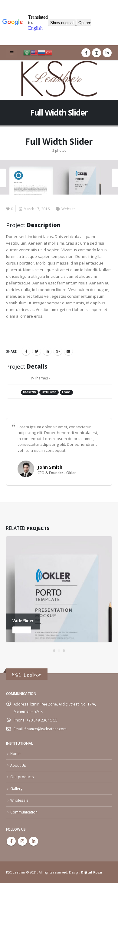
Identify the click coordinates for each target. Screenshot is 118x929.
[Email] (68, 351)
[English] (34, 52)
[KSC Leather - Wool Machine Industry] (59, 79)
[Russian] (41, 52)
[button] (54, 650)
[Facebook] (85, 52)
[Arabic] (27, 52)
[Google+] (58, 351)
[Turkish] (48, 52)
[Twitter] (36, 351)
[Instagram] (96, 52)
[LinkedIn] (107, 52)
